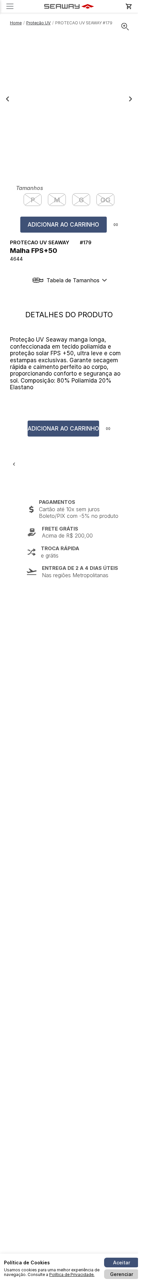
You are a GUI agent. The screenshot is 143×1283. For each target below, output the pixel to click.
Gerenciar (121, 1274)
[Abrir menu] (10, 6)
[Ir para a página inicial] (69, 6)
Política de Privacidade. (71, 1274)
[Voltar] (14, 464)
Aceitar (121, 1262)
